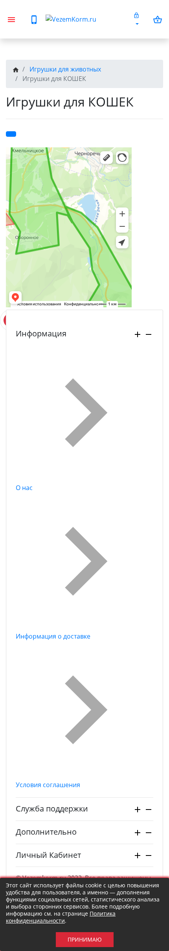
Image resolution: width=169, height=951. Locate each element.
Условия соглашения (48, 784)
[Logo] (86, 19)
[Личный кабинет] (136, 19)
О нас (24, 487)
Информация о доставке (53, 636)
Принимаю (85, 939)
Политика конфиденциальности (61, 917)
